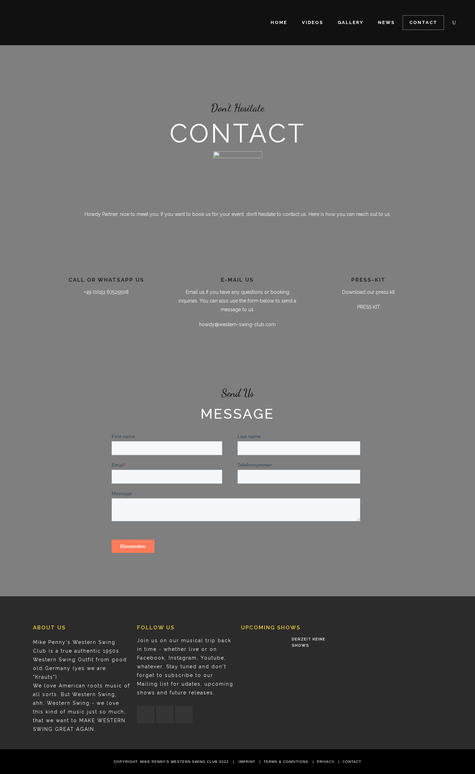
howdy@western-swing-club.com (237, 324)
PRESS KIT (368, 307)
